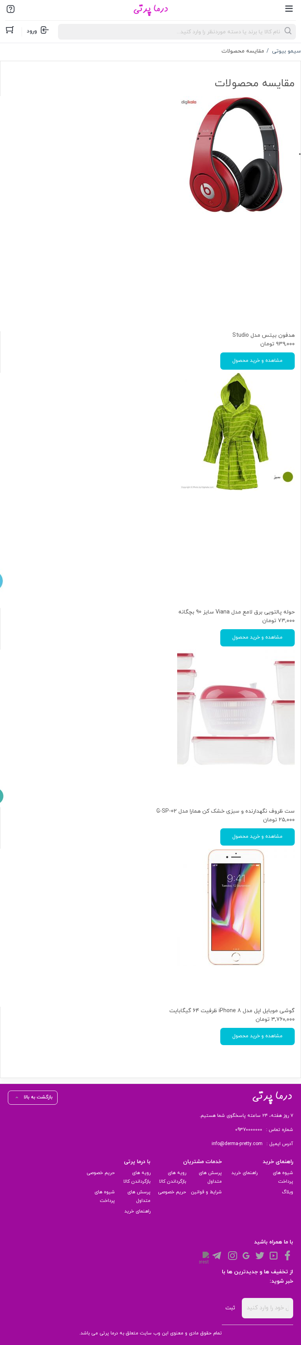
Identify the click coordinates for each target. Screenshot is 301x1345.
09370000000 (248, 1130)
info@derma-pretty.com (237, 1144)
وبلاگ (287, 1192)
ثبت (230, 1308)
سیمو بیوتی (286, 51)
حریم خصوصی (172, 1192)
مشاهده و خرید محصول (257, 360)
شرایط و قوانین (206, 1192)
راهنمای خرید (244, 1173)
